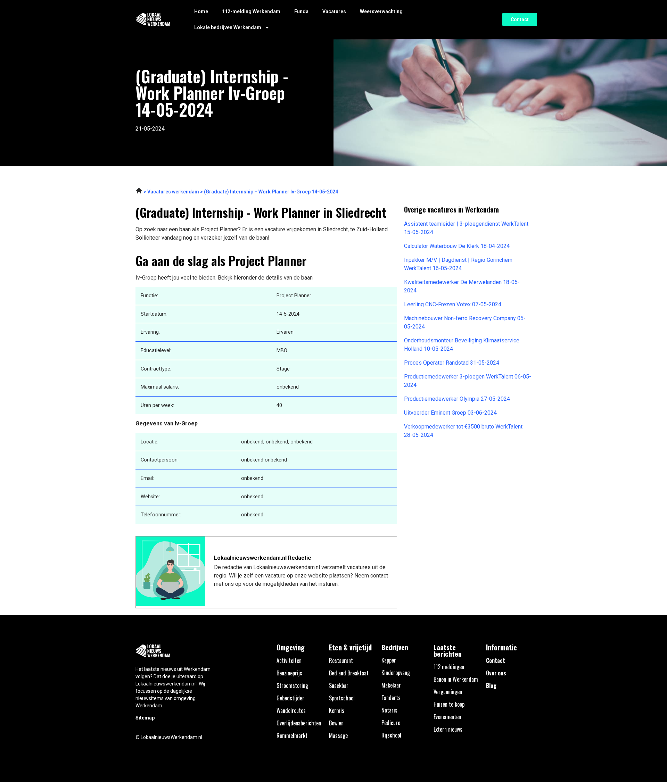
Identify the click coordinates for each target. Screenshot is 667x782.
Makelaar (391, 685)
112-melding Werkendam (251, 11)
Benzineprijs (289, 673)
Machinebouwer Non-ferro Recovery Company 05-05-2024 (465, 322)
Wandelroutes (291, 710)
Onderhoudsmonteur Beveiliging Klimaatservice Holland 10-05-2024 (461, 344)
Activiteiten (289, 660)
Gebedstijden (291, 698)
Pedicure (390, 722)
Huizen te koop (449, 704)
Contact (495, 660)
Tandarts (391, 697)
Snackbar (338, 685)
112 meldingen (449, 667)
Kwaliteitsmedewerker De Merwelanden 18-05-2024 (462, 286)
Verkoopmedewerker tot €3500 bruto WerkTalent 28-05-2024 (463, 430)
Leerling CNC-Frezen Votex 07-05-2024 (452, 304)
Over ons (496, 673)
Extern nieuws (448, 729)
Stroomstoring (292, 685)
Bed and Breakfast (349, 673)
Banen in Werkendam (456, 679)
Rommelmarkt (292, 735)
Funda (301, 11)
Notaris (389, 710)
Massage (338, 735)
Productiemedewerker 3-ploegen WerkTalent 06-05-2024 (467, 380)
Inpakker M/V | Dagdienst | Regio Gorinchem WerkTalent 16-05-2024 (458, 264)
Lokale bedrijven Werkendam (227, 27)
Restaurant (341, 660)
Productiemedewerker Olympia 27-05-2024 (457, 399)
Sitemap (145, 718)
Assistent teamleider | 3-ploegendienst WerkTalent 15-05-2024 (466, 228)
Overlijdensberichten (299, 723)
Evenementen (447, 717)
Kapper (388, 660)
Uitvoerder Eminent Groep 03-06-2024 (450, 412)
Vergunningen (448, 692)
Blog (491, 685)
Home (201, 11)
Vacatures (334, 11)
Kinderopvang (395, 672)
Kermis (336, 710)
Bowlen (336, 723)
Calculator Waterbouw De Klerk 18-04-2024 (457, 246)
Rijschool (391, 735)
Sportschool (342, 698)
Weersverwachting (381, 11)
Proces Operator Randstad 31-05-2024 (451, 362)
